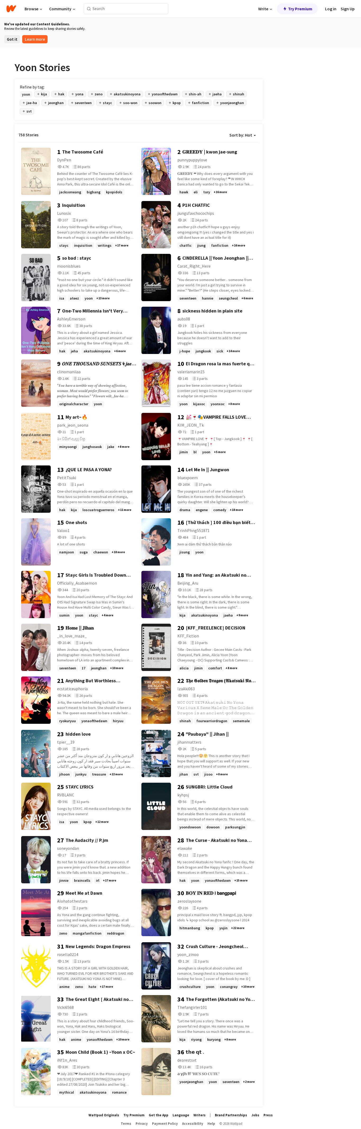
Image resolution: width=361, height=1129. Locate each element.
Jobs (255, 1115)
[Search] (89, 9)
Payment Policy (165, 1123)
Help (211, 1123)
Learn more (35, 39)
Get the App (158, 1115)
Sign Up (348, 8)
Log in (330, 8)
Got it (12, 39)
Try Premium (300, 8)
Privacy (142, 1123)
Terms (126, 1123)
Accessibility (192, 1123)
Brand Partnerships (231, 1115)
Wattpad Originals (104, 1115)
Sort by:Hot (240, 135)
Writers (199, 1115)
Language (181, 1115)
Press (268, 1115)
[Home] (11, 8)
